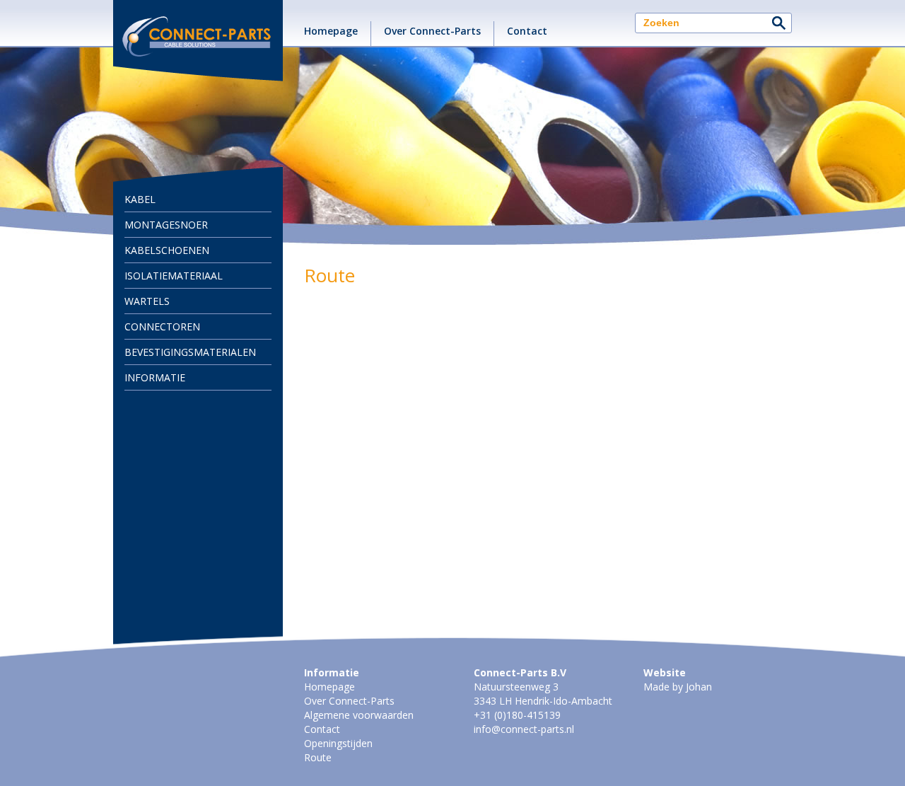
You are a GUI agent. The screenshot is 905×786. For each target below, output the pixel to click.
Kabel (140, 199)
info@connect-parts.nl (524, 729)
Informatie (154, 377)
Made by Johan (677, 686)
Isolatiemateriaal (173, 275)
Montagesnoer (166, 224)
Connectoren (162, 326)
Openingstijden (338, 743)
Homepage (331, 30)
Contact (527, 30)
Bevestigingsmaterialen (190, 352)
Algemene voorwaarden (359, 715)
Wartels (147, 301)
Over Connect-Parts (432, 30)
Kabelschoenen (166, 250)
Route (318, 757)
